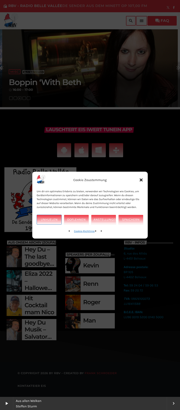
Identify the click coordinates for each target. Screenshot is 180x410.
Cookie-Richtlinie (84, 231)
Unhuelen (49, 220)
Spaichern (130, 220)
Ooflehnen (76, 220)
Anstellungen (105, 220)
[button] (141, 180)
